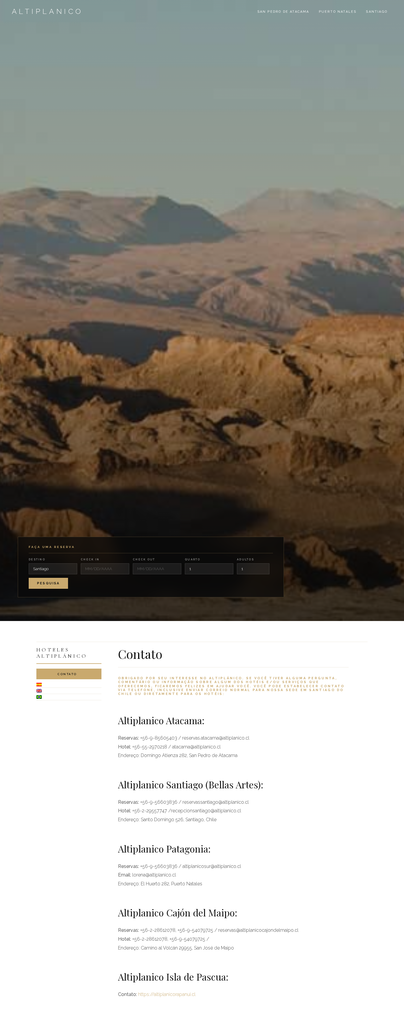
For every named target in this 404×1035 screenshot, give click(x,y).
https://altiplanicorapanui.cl (166, 994)
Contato (67, 674)
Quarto (193, 559)
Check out (144, 559)
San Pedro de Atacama (283, 12)
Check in (90, 559)
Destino (37, 559)
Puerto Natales (338, 12)
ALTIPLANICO (47, 11)
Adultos (245, 559)
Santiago (376, 12)
